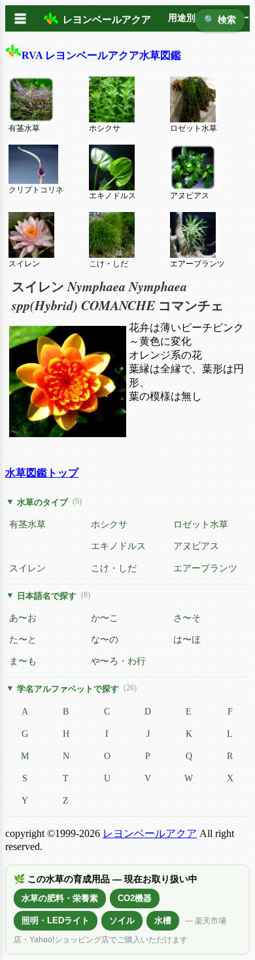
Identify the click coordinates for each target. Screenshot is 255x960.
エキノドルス (112, 195)
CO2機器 (135, 898)
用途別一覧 (191, 18)
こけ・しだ (108, 263)
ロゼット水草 (193, 128)
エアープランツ (197, 263)
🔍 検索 (220, 20)
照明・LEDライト (56, 920)
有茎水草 (24, 128)
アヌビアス (189, 195)
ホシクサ (104, 128)
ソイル (122, 920)
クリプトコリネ (35, 189)
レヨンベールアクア (150, 833)
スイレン (24, 263)
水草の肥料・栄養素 (60, 898)
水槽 (162, 920)
